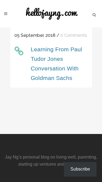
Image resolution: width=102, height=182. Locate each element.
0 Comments (73, 35)
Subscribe (80, 169)
